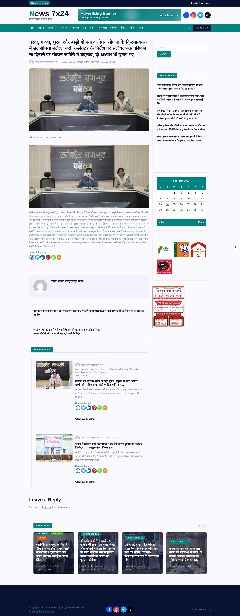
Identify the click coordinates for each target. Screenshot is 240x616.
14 (167, 204)
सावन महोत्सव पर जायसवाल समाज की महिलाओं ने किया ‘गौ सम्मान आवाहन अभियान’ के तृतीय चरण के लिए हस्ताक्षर (141, 554)
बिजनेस (92, 28)
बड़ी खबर (103, 28)
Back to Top (203, 609)
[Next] (204, 525)
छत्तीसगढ (65, 28)
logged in (47, 507)
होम (32, 28)
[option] (53, 553)
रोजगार (124, 28)
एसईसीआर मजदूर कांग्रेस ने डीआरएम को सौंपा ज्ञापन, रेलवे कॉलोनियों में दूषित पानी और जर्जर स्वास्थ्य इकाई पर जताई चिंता (180, 100)
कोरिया (86, 62)
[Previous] (200, 525)
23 (181, 210)
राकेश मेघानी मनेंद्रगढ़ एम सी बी (46, 62)
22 (174, 210)
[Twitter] (37, 257)
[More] (59, 257)
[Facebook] (31, 257)
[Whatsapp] (53, 257)
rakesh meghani (68, 62)
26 (202, 210)
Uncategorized (47, 534)
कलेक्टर (80, 62)
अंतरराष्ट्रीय (52, 28)
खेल (84, 28)
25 (195, 210)
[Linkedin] (42, 257)
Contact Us (202, 28)
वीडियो (133, 28)
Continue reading (85, 419)
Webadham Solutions (43, 611)
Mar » (201, 222)
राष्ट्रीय (41, 28)
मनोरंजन (113, 28)
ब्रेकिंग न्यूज (95, 62)
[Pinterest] (48, 257)
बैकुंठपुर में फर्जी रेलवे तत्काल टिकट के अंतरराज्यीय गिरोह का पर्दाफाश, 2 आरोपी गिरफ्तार (186, 556)
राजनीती (75, 28)
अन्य (141, 28)
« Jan (162, 222)
